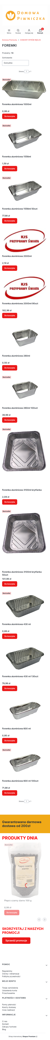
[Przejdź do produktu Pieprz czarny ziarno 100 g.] (25, 870)
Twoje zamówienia (10, 988)
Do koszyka (9, 116)
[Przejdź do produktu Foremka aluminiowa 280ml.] (25, 337)
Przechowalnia (8, 993)
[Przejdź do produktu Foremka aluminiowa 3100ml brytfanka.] (25, 457)
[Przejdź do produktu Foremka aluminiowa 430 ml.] (25, 606)
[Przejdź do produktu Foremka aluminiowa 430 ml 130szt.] (25, 658)
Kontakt (5, 1024)
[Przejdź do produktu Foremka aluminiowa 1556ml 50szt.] (25, 191)
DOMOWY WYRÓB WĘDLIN (30, 40)
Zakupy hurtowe (9, 1027)
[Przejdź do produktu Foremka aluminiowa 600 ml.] (25, 710)
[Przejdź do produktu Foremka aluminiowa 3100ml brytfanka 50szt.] (25, 539)
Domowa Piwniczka (9, 40)
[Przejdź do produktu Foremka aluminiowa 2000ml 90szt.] (25, 288)
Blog (4, 1029)
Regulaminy (7, 971)
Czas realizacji (8, 1010)
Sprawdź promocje (16, 940)
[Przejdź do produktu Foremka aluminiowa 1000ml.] (25, 89)
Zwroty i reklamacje (10, 974)
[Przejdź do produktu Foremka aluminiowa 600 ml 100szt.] (25, 763)
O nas (4, 1021)
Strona (21, 71)
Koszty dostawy (9, 1007)
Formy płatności (9, 1004)
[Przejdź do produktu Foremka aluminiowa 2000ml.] (25, 241)
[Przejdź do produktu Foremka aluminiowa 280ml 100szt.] (25, 390)
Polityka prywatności (11, 976)
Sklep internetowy (22, 1036)
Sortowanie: (7, 57)
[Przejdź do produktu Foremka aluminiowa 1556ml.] (25, 138)
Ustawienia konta (9, 990)
